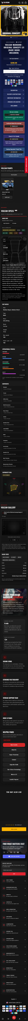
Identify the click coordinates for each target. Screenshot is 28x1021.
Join (14, 873)
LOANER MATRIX (14, 139)
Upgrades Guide (14, 764)
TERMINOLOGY (15, 126)
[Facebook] (7, 852)
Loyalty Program (14, 779)
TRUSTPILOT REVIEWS (14, 114)
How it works (14, 745)
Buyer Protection (14, 754)
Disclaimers (14, 105)
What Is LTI (14, 774)
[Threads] (14, 852)
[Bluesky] (11, 852)
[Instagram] (4, 852)
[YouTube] (18, 852)
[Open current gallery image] (14, 527)
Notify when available (26, 165)
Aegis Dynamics (10, 42)
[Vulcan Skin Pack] (7, 184)
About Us (14, 750)
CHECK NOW (14, 152)
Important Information (14, 98)
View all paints (14, 174)
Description (14, 90)
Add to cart (7, 197)
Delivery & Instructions (14, 94)
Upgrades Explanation (14, 102)
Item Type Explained (14, 58)
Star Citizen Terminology (14, 769)
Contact (14, 759)
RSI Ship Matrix (10, 214)
